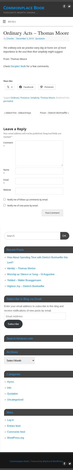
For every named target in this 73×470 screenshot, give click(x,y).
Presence (24, 97)
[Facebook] (63, 6)
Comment (6, 144)
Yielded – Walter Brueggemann (24, 280)
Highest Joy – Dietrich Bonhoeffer (25, 286)
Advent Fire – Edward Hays (17, 112)
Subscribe (13, 323)
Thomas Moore (47, 97)
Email (6, 181)
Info (9, 387)
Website (6, 189)
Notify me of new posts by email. (22, 205)
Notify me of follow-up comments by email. (27, 199)
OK (63, 235)
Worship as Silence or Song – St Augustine (30, 274)
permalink (8, 101)
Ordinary (15, 97)
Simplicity (34, 97)
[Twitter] (68, 6)
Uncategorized (15, 399)
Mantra (46, 461)
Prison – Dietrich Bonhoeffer (54, 112)
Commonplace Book (23, 7)
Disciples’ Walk (18, 66)
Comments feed (16, 431)
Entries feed (13, 425)
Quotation (40, 38)
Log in (10, 419)
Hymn (10, 381)
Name (6, 171)
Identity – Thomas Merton (21, 268)
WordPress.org (15, 437)
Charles (10, 38)
